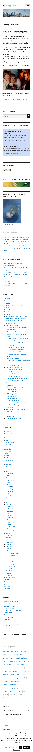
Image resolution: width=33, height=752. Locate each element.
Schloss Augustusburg (10, 678)
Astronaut (23, 651)
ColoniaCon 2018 (12, 356)
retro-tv (6, 621)
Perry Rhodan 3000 (13, 365)
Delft (8, 513)
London (8, 504)
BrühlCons (10, 336)
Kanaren (10, 551)
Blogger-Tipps (8, 433)
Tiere (5, 582)
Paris (8, 500)
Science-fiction (14, 681)
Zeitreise (6, 698)
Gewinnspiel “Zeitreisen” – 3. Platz (17, 316)
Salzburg (10, 535)
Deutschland (10, 480)
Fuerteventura (13, 553)
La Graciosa (12, 560)
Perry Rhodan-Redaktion (14, 367)
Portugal (8, 537)
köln (17, 664)
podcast (5, 674)
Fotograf (13, 101)
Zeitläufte (27, 101)
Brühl (9, 482)
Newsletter (7, 310)
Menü (28, 5)
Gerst (5, 661)
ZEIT (23, 101)
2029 (6, 101)
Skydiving (7, 580)
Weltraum (7, 586)
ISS (29, 661)
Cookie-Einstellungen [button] (10, 747)
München (10, 495)
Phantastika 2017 (11, 383)
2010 (4, 101)
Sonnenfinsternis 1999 (11, 405)
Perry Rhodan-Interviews (15, 380)
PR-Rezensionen (11, 396)
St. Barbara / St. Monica (13, 418)
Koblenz (10, 491)
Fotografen (19, 101)
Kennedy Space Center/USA (13, 305)
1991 (27, 99)
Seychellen (9, 546)
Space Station (7, 691)
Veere (9, 524)
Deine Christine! (9, 608)
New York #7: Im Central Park (13, 244)
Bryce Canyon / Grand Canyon (15, 409)
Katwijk (9, 520)
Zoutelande (11, 531)
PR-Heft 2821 (11, 391)
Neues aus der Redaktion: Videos (17, 378)
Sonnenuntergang (9, 688)
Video (25, 691)
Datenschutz (8, 298)
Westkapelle (11, 526)
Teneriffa (12, 566)
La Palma (12, 562)
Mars (11, 668)
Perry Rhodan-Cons (12, 325)
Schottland (9, 542)
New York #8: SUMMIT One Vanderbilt (16, 241)
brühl (25, 654)
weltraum (12, 694)
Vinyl (5, 584)
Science (5, 681)
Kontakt (6, 307)
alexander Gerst (8, 651)
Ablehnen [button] (26, 747)
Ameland (10, 511)
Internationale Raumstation (17, 661)
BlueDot (19, 654)
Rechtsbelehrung (15, 674)
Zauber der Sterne (10, 626)
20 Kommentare (8, 102)
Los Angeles (9, 414)
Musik (6, 458)
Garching (10, 489)
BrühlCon (6, 658)
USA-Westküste (9, 407)
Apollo (17, 651)
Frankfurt (10, 486)
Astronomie (7, 654)
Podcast (8, 467)
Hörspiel (8, 464)
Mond (16, 668)
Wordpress (20, 694)
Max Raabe (7, 455)
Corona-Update (9, 442)
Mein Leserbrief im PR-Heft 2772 (17, 387)
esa (21, 658)
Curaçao (8, 478)
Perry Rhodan (8, 312)
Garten (6, 453)
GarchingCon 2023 (10, 301)
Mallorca (10, 568)
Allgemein (7, 431)
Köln (8, 493)
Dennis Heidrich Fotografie (12, 610)
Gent (8, 475)
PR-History (9, 385)
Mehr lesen (16, 750)
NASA (27, 668)
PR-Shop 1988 (11, 394)
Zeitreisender (9, 6)
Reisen (6, 469)
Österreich (9, 533)
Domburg (10, 515)
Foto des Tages (9, 447)
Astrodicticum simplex (11, 601)
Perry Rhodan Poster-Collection (16, 318)
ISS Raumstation (9, 615)
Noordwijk (10, 522)
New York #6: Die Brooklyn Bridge (15, 246)
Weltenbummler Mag (11, 624)
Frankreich (9, 498)
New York (10, 575)
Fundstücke (8, 451)
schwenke (22, 678)
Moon (22, 668)
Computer (7, 438)
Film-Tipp (7, 444)
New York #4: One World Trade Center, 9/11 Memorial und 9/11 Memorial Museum (16, 275)
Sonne (20, 684)
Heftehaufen (8, 612)
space (19, 688)
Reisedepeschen (9, 617)
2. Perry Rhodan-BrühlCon (17, 347)
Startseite (6, 706)
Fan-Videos (9, 314)
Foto (9, 101)
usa (20, 691)
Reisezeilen (7, 619)
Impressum (7, 303)
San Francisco (10, 416)
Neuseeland (9, 506)
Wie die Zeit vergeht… (15, 31)
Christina (7, 272)
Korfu (7, 502)
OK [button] (20, 747)
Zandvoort (10, 529)
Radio (6, 462)
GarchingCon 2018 (13, 358)
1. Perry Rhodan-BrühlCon (17, 354)
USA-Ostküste (10, 571)
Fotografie (7, 449)
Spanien (8, 549)
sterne (16, 691)
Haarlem (10, 517)
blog (13, 654)
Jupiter (5, 664)
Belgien (8, 471)
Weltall (5, 694)
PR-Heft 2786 (11, 389)
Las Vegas (9, 411)
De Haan (10, 473)
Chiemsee (10, 484)
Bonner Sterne (8, 604)
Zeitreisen (21, 99)
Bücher (6, 436)
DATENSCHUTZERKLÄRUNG (13, 153)
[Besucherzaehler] (17, 170)
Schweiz (8, 544)
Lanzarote (12, 564)
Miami (9, 573)
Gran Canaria (13, 555)
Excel (7, 440)
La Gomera (12, 557)
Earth (12, 658)
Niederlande (10, 509)
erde (17, 658)
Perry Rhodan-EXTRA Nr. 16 (16, 403)
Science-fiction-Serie (9, 684)
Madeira (10, 540)
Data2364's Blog (9, 606)
